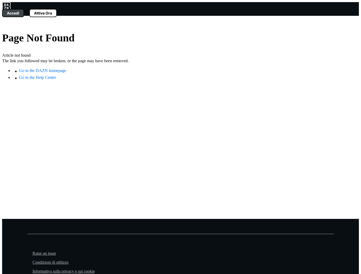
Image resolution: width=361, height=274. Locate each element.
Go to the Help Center (37, 77)
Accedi (13, 13)
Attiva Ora (43, 13)
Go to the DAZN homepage (42, 70)
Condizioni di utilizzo (50, 262)
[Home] (6, 6)
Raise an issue (44, 253)
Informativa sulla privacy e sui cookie (64, 271)
